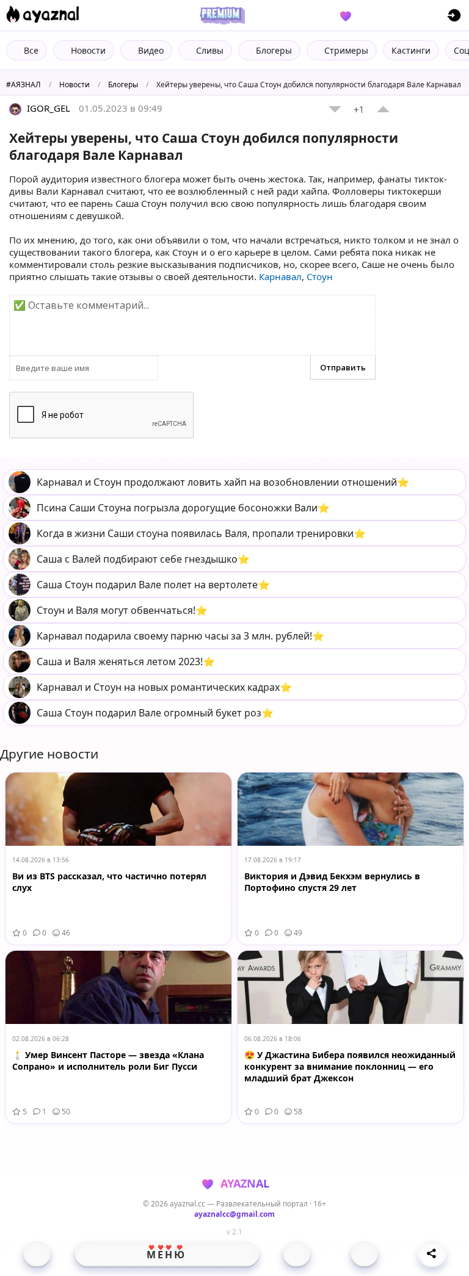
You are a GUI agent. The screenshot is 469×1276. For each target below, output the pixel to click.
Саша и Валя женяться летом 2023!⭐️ (126, 661)
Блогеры (123, 84)
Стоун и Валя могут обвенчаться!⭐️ (122, 610)
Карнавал (280, 276)
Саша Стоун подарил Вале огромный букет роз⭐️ (155, 712)
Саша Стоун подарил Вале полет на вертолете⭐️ (153, 584)
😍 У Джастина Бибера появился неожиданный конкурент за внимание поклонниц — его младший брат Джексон (350, 1066)
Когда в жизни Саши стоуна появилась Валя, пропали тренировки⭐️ (201, 533)
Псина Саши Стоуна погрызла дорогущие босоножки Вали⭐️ (183, 507)
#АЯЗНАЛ (23, 84)
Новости (74, 84)
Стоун (320, 276)
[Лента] (364, 1253)
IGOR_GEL (47, 108)
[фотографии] (296, 1253)
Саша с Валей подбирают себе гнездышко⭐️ (143, 559)
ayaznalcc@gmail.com (234, 1214)
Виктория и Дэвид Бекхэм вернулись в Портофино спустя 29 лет (332, 881)
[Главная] (37, 1253)
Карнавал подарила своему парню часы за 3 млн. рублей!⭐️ (180, 636)
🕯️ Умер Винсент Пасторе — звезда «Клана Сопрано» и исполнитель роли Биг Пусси (108, 1060)
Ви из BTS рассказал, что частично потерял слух (109, 881)
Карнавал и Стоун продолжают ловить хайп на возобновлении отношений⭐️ (223, 482)
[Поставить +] (383, 109)
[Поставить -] (335, 109)
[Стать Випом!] (220, 15)
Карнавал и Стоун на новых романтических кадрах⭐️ (164, 687)
